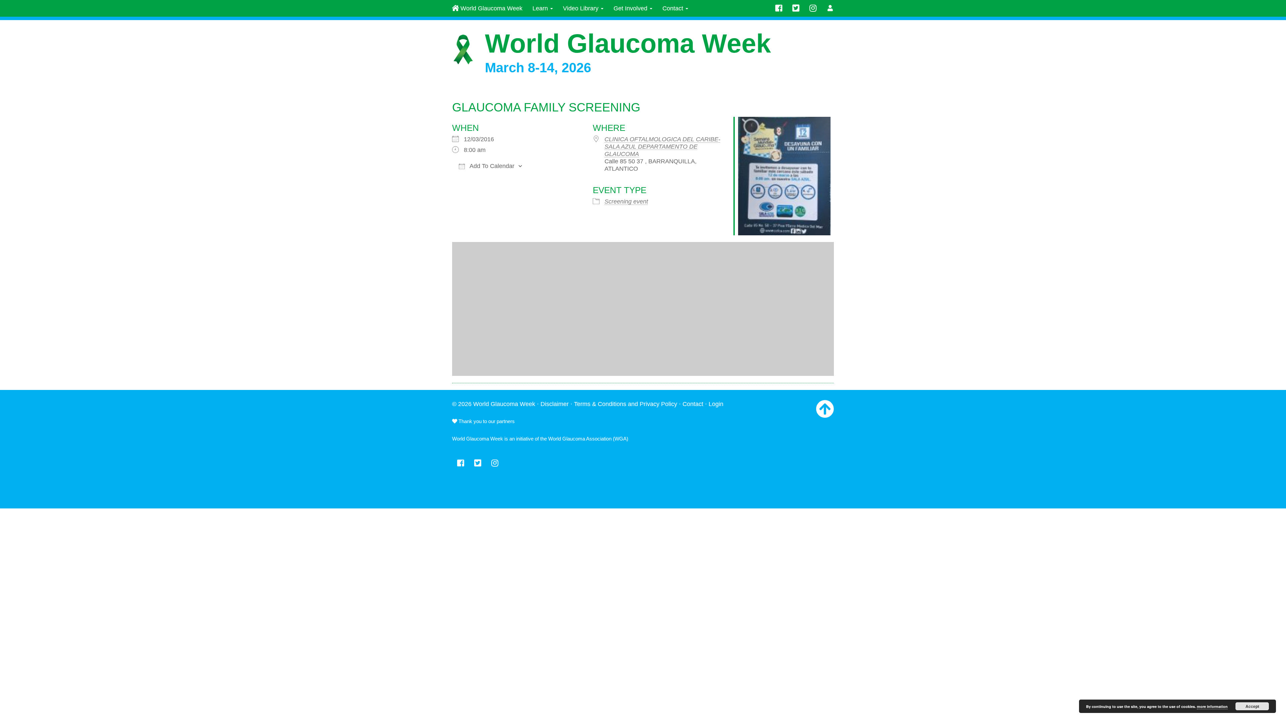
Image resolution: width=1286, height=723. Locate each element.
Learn (541, 8)
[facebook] (778, 8)
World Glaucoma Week (490, 8)
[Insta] (812, 8)
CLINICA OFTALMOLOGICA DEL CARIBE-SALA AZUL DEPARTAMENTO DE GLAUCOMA (662, 146)
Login (716, 404)
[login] (830, 8)
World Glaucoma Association (580, 438)
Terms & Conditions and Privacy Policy (625, 404)
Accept (1252, 706)
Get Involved (631, 8)
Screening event (626, 201)
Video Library (581, 8)
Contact (673, 8)
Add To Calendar (491, 166)
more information (1212, 706)
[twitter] (795, 8)
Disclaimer (555, 404)
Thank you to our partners (486, 421)
